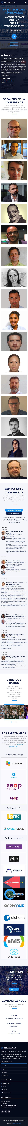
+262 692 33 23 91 (14, 1026)
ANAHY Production (17, 1123)
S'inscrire (14, 989)
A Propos (14, 44)
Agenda (4, 1069)
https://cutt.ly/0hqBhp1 (7, 81)
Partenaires (5, 1075)
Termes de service (6, 1092)
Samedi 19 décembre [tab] (14, 513)
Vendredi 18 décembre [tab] (14, 510)
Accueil (4, 1066)
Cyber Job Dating (6, 1083)
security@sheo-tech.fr (14, 1034)
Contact (4, 1086)
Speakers (4, 1072)
